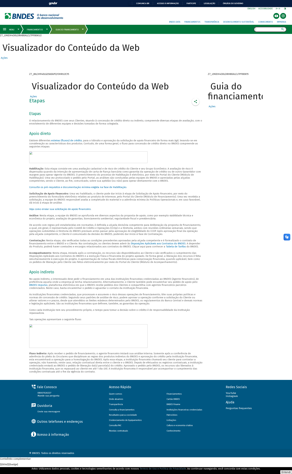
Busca (251, 29)
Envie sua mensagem (49, 411)
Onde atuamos (116, 399)
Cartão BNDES (173, 399)
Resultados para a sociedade (123, 415)
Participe (191, 3)
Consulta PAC (115, 425)
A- (280, 8)
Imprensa (281, 22)
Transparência (211, 22)
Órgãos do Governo (233, 3)
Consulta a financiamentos (122, 409)
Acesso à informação (168, 3)
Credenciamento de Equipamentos (125, 420)
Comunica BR (142, 3)
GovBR (53, 3)
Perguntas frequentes (239, 408)
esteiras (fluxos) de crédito (66, 140)
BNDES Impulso (38, 284)
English (251, 8)
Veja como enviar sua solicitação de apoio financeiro (60, 209)
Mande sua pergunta (48, 395)
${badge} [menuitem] (9, 464)
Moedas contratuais (118, 430)
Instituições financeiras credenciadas (184, 409)
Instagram (232, 396)
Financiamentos (192, 22)
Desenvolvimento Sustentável (238, 22)
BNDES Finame (173, 404)
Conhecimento (265, 22)
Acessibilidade (265, 8)
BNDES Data (174, 22)
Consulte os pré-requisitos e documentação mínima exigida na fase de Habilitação (77, 187)
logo (34, 16)
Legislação (209, 3)
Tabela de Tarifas (176, 246)
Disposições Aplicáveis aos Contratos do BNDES (158, 243)
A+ (277, 8)
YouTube (231, 393)
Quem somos (115, 394)
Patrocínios (172, 415)
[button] (4, 57)
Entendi (286, 472)
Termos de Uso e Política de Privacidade (163, 468)
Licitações (171, 420)
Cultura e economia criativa (180, 425)
